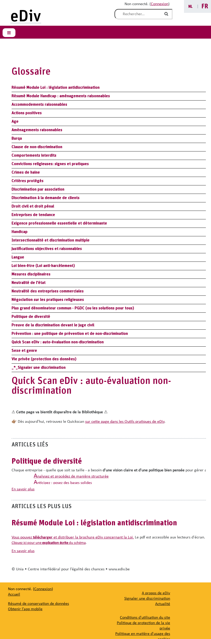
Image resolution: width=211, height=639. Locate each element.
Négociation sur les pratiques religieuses (48, 300)
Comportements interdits (34, 155)
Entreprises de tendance (33, 215)
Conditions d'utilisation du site (145, 618)
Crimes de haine (26, 172)
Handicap (20, 232)
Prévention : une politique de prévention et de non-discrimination (70, 333)
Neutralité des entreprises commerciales (48, 291)
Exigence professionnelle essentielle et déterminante (59, 223)
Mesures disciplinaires (31, 274)
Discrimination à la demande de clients (46, 198)
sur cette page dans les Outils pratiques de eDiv (124, 422)
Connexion (159, 4)
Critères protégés (27, 181)
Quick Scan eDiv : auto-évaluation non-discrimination (58, 342)
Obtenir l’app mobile (25, 609)
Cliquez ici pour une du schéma (49, 543)
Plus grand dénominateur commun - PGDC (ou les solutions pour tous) (73, 308)
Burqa (17, 138)
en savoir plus (23, 489)
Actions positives (27, 113)
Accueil (14, 594)
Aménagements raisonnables (37, 130)
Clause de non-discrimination (37, 147)
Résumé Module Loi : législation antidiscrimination (56, 87)
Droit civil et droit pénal (33, 206)
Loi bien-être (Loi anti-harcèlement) (43, 266)
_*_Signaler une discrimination (39, 367)
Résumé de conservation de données (38, 604)
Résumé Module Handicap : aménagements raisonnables (61, 96)
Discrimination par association (38, 189)
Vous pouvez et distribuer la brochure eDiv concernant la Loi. (73, 537)
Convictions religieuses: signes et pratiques (50, 164)
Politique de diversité (31, 316)
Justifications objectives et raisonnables (47, 249)
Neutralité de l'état (29, 283)
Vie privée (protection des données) (44, 359)
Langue (18, 257)
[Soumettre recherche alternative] (167, 14)
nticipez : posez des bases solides (63, 483)
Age (15, 121)
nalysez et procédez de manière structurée (71, 476)
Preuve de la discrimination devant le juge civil (53, 325)
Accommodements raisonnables (39, 104)
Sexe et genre (24, 350)
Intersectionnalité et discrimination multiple (51, 240)
